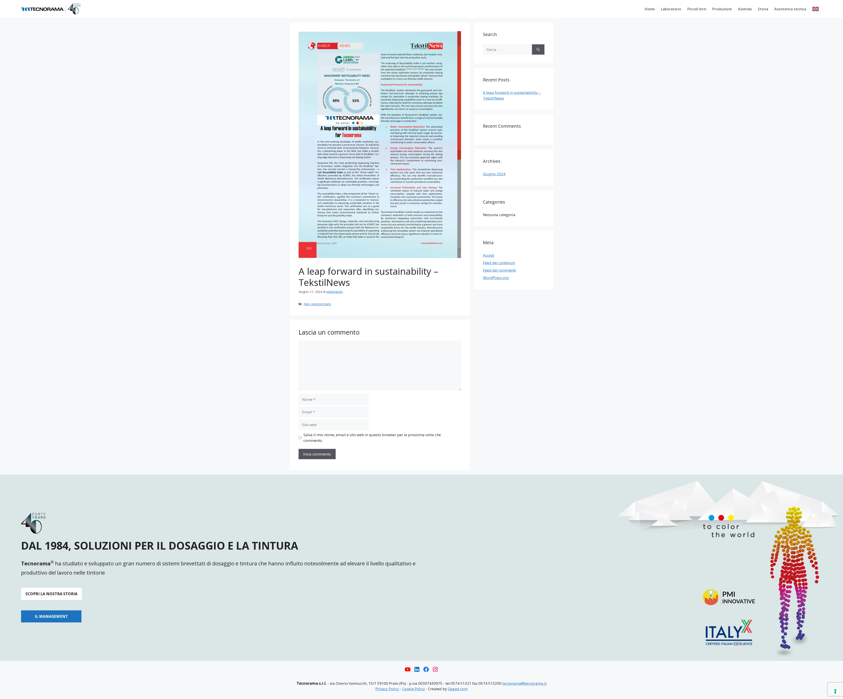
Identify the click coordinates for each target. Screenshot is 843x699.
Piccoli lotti (696, 9)
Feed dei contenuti (499, 262)
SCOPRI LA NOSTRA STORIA (51, 593)
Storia (763, 9)
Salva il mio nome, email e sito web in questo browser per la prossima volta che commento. (372, 437)
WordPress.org (496, 277)
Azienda (745, 9)
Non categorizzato (317, 304)
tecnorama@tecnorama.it (524, 683)
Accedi (488, 255)
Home (650, 9)
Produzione (722, 9)
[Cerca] (538, 49)
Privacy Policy (387, 688)
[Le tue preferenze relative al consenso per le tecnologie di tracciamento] (835, 691)
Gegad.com (458, 688)
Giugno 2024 (494, 173)
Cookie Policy (413, 688)
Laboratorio (671, 9)
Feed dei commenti (499, 270)
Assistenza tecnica (790, 9)
